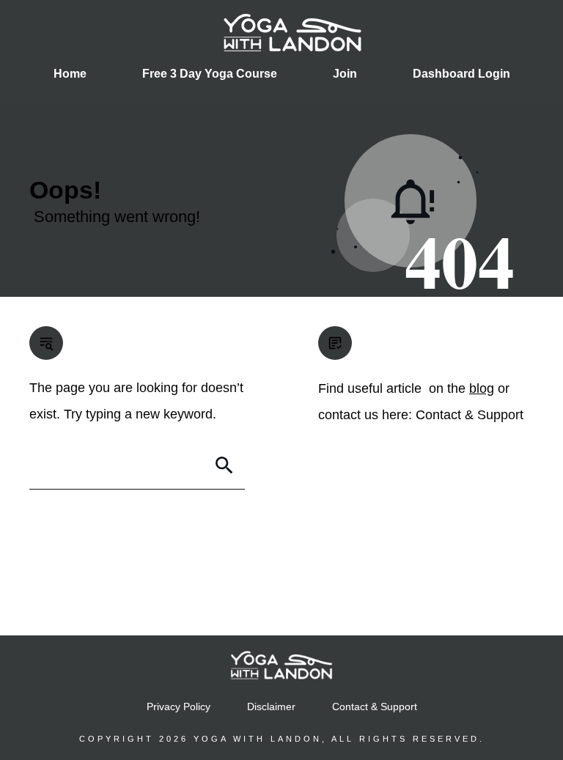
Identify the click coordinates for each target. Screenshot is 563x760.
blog (481, 388)
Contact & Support (469, 414)
